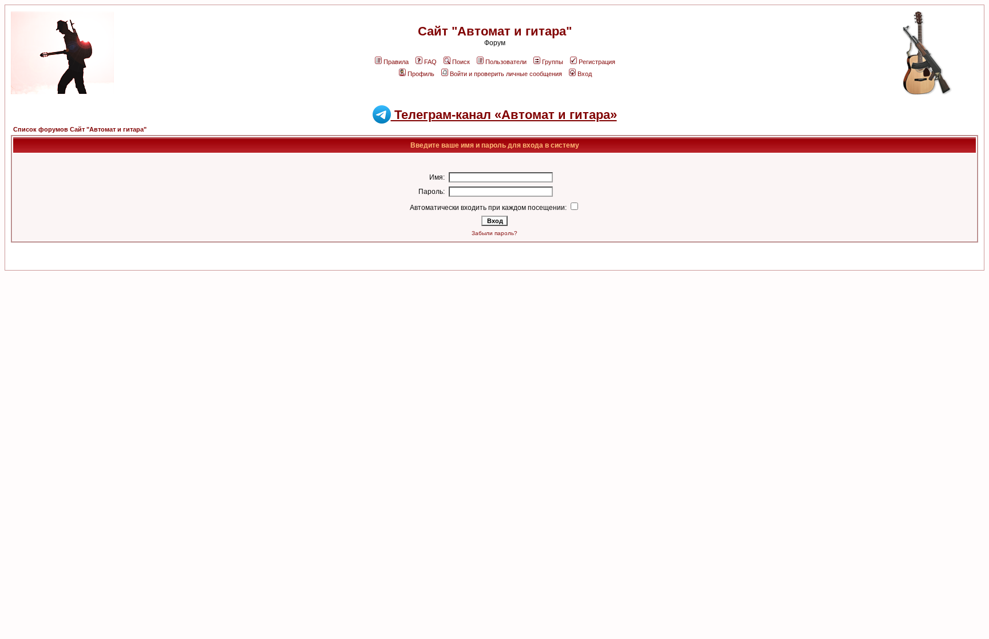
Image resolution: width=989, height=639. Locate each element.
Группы (552, 61)
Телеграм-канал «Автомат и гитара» (504, 115)
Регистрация (597, 61)
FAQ (430, 61)
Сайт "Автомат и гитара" (495, 31)
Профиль (421, 73)
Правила (396, 61)
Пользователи (506, 61)
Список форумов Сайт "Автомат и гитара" (80, 129)
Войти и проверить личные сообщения (506, 73)
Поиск (461, 61)
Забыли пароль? (494, 233)
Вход (584, 73)
